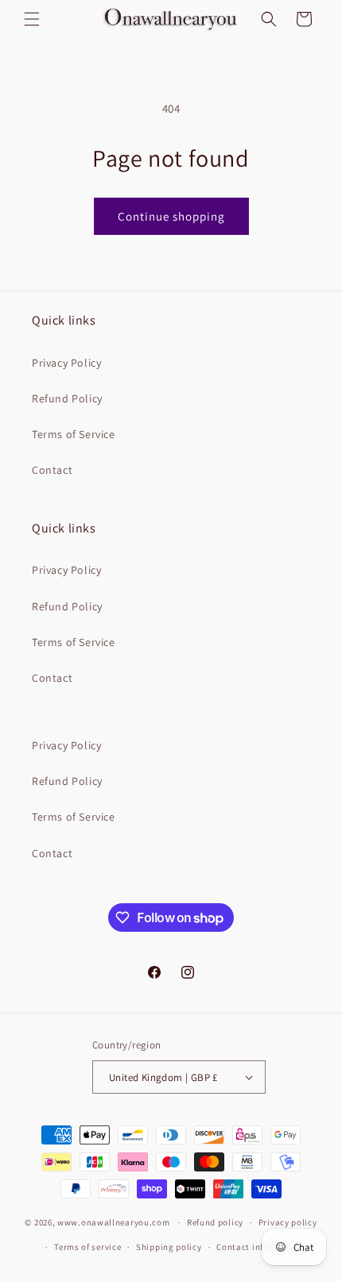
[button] (31, 19)
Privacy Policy (66, 363)
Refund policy (215, 1222)
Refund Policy (67, 398)
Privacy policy (287, 1222)
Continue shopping (171, 216)
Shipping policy (169, 1246)
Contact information (259, 1246)
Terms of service (87, 1246)
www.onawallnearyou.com (113, 1222)
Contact (52, 470)
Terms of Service (73, 434)
